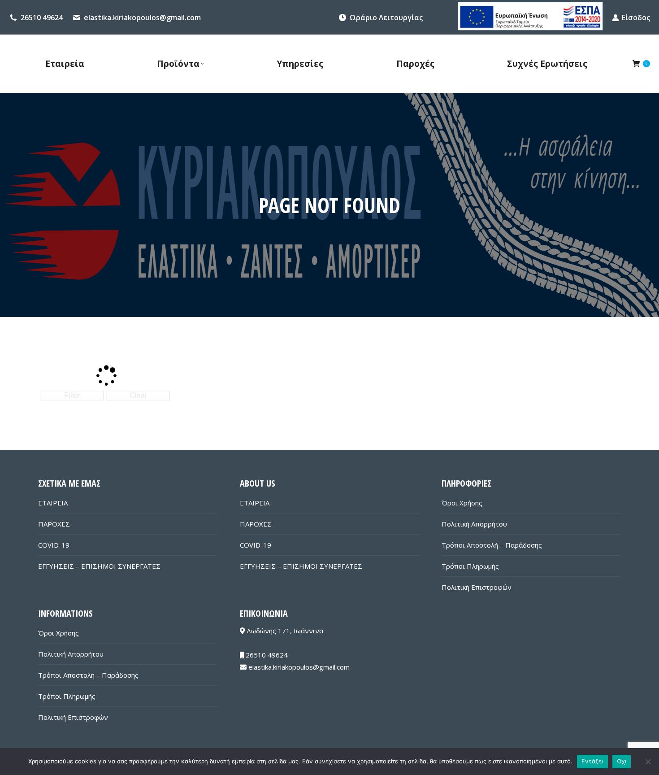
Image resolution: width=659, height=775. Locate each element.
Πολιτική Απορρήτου (474, 523)
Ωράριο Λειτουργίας (386, 17)
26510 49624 (42, 17)
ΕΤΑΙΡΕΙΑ (53, 502)
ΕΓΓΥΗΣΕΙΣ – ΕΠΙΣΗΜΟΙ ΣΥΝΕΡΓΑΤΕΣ (99, 566)
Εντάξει (592, 761)
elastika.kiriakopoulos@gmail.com (142, 17)
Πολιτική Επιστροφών (477, 587)
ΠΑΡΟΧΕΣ (54, 523)
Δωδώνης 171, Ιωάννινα (284, 630)
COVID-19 (53, 544)
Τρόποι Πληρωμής (470, 566)
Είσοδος (636, 17)
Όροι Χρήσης (462, 502)
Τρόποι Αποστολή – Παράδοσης (492, 544)
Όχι (622, 761)
